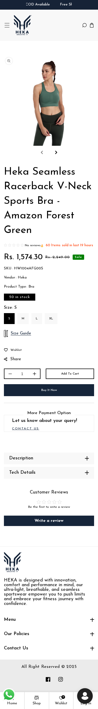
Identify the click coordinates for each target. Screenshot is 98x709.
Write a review (49, 521)
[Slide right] (56, 152)
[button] (7, 25)
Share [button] (15, 359)
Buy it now (49, 390)
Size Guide (21, 333)
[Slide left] (42, 152)
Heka (22, 278)
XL (51, 318)
